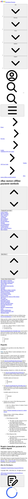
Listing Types (4, 216)
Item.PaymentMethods (6, 316)
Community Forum (5, 468)
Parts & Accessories (5, 292)
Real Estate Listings (5, 300)
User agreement (15, 473)
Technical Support (14, 468)
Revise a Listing (4, 295)
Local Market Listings (6, 294)
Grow (15, 30)
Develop (15, 17)
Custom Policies (4, 226)
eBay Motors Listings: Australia (8, 290)
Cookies (5, 474)
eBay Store (3, 298)
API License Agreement (6, 473)
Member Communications (7, 307)
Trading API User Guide (6, 210)
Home (2, 127)
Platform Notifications (6, 310)
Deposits (3, 460)
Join (15, 4)
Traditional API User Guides (7, 151)
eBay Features (4, 229)
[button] (12, 481)
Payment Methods (5, 221)
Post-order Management (6, 304)
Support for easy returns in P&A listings (10, 296)
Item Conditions (4, 218)
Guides (2, 150)
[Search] (12, 92)
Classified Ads (4, 299)
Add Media (3, 217)
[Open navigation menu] (12, 110)
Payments (3, 287)
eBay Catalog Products (6, 228)
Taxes (2, 308)
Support (15, 56)
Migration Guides (5, 312)
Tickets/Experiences (5, 302)
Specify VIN (4, 284)
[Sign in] (12, 81)
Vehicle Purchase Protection (7, 291)
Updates (15, 43)
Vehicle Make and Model (6, 283)
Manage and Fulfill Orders (7, 303)
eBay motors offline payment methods (13, 176)
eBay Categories (4, 214)
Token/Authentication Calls (7, 311)
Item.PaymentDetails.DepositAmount (13, 361)
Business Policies (5, 225)
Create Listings (4, 212)
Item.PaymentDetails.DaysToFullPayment (10, 331)
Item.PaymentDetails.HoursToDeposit (15, 372)
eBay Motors (4, 254)
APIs (19, 468)
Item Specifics (4, 220)
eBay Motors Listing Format (7, 282)
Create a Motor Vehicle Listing (7, 279)
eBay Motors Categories (6, 280)
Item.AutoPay (12, 460)
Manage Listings (4, 213)
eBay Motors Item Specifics (7, 286)
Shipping (3, 222)
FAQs (22, 468)
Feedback (3, 306)
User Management (5, 224)
